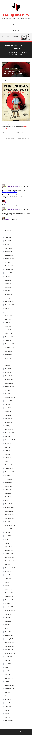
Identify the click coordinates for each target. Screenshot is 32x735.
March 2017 (8, 632)
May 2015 (7, 710)
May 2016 (7, 667)
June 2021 (8, 450)
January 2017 (9, 639)
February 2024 (9, 337)
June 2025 (8, 280)
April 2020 (8, 500)
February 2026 (9, 251)
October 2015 (9, 692)
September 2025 (10, 269)
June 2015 (8, 706)
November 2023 (9, 347)
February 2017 (9, 635)
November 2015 (9, 688)
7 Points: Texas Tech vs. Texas (9, 138)
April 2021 (8, 457)
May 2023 (8, 369)
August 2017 (8, 614)
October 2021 (9, 436)
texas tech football (20, 134)
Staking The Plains (16, 15)
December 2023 (9, 344)
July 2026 (8, 234)
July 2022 (8, 404)
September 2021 (10, 440)
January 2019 (9, 553)
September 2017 (10, 610)
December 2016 (9, 642)
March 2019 (8, 546)
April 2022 (8, 415)
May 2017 (8, 624)
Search (15, 24)
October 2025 (9, 266)
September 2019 (10, 525)
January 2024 (9, 340)
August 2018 (8, 571)
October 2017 (9, 607)
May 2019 (8, 539)
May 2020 (8, 497)
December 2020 (9, 472)
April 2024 (8, 330)
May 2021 (7, 454)
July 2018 (7, 575)
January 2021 (9, 468)
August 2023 (8, 358)
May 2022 (8, 411)
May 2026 (8, 241)
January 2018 (9, 596)
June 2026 (8, 237)
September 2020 (10, 482)
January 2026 (9, 255)
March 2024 (8, 333)
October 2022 (9, 393)
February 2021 (9, 465)
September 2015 (10, 696)
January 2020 (9, 511)
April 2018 (8, 585)
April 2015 (8, 713)
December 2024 (10, 301)
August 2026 (8, 230)
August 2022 (8, 401)
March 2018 (8, 589)
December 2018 (9, 557)
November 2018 (9, 561)
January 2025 (9, 298)
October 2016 (9, 649)
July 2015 (7, 703)
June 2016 (8, 664)
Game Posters (14, 68)
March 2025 (8, 290)
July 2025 (8, 276)
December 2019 (9, 514)
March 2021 (8, 461)
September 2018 (10, 568)
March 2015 (8, 717)
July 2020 (8, 489)
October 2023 (9, 351)
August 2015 (8, 699)
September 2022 (10, 397)
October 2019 (9, 521)
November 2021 (9, 433)
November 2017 (9, 603)
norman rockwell (6, 134)
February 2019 (9, 550)
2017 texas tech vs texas (11, 132)
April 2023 (8, 372)
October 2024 (9, 308)
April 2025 (8, 287)
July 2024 (8, 319)
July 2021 (7, 447)
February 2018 (9, 593)
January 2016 (9, 681)
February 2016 (9, 678)
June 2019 (8, 536)
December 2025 (9, 258)
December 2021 (9, 429)
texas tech (13, 134)
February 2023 (9, 379)
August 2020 (8, 486)
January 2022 (9, 425)
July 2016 (7, 660)
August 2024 (8, 315)
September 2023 (10, 354)
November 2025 (9, 262)
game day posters (22, 132)
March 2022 (8, 418)
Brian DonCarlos (20, 71)
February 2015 (9, 720)
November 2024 (9, 305)
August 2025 (8, 273)
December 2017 (9, 600)
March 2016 (8, 674)
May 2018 (8, 582)
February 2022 (9, 422)
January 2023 (9, 383)
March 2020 (8, 504)
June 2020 (8, 493)
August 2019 (8, 529)
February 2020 (9, 507)
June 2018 (8, 578)
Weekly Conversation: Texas (23, 138)
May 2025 (8, 283)
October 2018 (9, 564)
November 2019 (9, 518)
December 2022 (9, 386)
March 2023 (8, 376)
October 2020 (9, 479)
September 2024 (10, 312)
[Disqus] (16, 161)
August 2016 (8, 656)
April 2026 (8, 244)
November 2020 (9, 475)
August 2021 (8, 443)
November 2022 (9, 390)
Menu (17, 31)
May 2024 (8, 326)
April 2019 (8, 543)
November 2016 (9, 646)
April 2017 (8, 628)
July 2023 (8, 361)
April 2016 (8, 671)
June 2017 (8, 621)
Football (7, 68)
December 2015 (9, 685)
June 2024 (8, 322)
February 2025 (9, 294)
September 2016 (10, 653)
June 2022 (8, 408)
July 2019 (7, 532)
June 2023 (8, 365)
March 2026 (8, 248)
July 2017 (7, 617)
